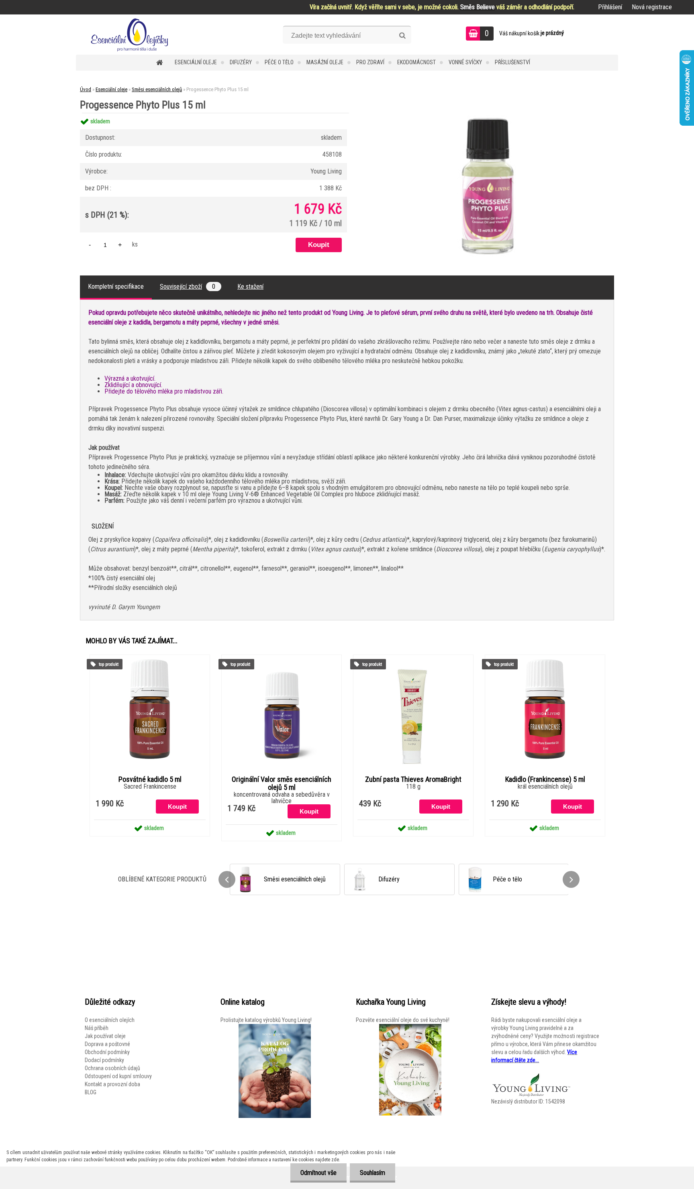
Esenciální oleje (196, 62)
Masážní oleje (324, 62)
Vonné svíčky (465, 62)
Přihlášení (610, 7)
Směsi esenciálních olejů (157, 89)
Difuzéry (241, 62)
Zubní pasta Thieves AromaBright (413, 779)
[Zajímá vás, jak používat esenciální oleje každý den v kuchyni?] (410, 1070)
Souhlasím (372, 1173)
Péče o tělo (279, 62)
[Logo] (131, 34)
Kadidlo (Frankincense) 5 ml (545, 779)
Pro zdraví (370, 62)
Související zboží (187, 286)
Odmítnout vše (318, 1173)
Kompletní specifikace (116, 286)
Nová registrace (652, 7)
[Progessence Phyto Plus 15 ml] (490, 113)
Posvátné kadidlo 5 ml (150, 779)
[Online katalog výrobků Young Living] (274, 1071)
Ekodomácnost (416, 62)
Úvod (85, 89)
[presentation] (226, 879)
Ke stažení (250, 286)
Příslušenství (512, 62)
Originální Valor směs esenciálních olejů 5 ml (281, 783)
